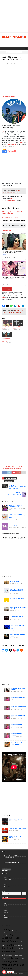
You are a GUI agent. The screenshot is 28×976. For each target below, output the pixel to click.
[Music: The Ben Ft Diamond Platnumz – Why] (5, 526)
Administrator (7, 877)
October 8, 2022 (6, 63)
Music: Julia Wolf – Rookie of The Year (17, 635)
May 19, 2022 (13, 610)
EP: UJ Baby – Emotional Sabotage (16, 617)
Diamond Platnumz (11, 478)
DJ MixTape (6, 913)
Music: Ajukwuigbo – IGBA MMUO (18, 716)
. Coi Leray (22, 958)
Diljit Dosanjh (9, 481)
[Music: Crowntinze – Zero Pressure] (7, 690)
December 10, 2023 (14, 830)
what (21, 142)
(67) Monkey (8, 951)
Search (3, 891)
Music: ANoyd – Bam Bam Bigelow (15, 837)
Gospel (5, 910)
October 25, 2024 (16, 745)
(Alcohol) (6, 961)
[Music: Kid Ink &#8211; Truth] (18, 323)
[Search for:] (14, 52)
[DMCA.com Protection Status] (6, 869)
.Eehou (13, 941)
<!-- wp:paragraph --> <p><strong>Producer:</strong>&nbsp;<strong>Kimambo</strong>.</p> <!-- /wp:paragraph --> (13, 954)
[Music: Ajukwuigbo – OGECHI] (7, 735)
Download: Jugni (7, 230)
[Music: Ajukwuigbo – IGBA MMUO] (7, 717)
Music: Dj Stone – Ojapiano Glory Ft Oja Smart (18, 743)
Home (5, 901)
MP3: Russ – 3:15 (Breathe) (17, 598)
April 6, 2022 (12, 519)
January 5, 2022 (13, 527)
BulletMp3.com (11, 200)
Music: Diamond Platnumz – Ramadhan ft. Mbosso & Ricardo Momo (17, 516)
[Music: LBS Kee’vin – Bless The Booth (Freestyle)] (6, 581)
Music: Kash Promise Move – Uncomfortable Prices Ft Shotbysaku (17, 590)
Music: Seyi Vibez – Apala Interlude (17, 828)
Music (5, 903)
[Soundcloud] (21, 650)
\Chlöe (15, 945)
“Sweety (6, 929)
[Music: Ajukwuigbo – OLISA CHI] (7, 708)
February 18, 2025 (16, 691)
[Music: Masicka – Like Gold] (7, 323)
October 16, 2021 (13, 508)
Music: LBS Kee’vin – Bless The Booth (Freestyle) (18, 580)
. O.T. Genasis (12, 958)
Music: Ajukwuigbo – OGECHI (17, 734)
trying (9, 294)
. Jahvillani (21, 948)
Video (5, 908)
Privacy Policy (7, 886)
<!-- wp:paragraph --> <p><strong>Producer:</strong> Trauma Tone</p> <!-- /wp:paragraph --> (11, 933)
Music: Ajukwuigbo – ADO (18, 697)
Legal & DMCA (7, 879)
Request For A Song (8, 860)
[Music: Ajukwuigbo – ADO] (7, 699)
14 (21, 583)
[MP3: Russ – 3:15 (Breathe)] (6, 600)
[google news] (9, 151)
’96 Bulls (9, 944)
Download (7, 289)
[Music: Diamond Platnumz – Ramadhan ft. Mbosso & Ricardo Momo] (5, 517)
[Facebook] (3, 650)
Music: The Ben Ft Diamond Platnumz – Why (16, 524)
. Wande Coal (19, 945)
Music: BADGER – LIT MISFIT (16, 819)
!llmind (14, 948)
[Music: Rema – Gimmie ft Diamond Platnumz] (5, 508)
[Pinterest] (14, 650)
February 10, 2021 (14, 583)
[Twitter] (6, 650)
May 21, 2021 (13, 600)
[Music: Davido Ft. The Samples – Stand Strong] (6, 609)
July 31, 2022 (13, 619)
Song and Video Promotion (10, 855)
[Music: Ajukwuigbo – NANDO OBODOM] (7, 726)
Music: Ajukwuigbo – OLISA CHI (18, 707)
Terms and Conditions (9, 857)
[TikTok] (10, 650)
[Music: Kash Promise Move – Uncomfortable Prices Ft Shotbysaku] (6, 590)
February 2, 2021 (13, 820)
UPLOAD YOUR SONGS (8, 96)
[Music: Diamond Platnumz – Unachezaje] (7, 334)
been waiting (12, 144)
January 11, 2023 (14, 593)
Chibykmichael (15, 63)
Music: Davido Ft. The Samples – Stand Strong (18, 608)
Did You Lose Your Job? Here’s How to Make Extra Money (18, 627)
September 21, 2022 (16, 630)
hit (15, 296)
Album (5, 905)
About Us (6, 884)
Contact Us (6, 882)
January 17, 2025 (16, 699)
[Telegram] (17, 650)
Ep (4, 915)
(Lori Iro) (6, 948)
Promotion (6, 917)
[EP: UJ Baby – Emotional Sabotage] (6, 618)
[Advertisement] (14, 17)
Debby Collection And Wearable (11, 862)
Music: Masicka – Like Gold (6, 327)
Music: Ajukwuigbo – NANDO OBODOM (17, 725)
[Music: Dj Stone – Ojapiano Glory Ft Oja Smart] (7, 744)
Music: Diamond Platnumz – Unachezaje (6, 339)
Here (3, 131)
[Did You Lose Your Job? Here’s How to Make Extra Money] (7, 627)
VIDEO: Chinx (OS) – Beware (10, 217)
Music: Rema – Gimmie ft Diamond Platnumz (15, 505)
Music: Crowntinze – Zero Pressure (18, 688)
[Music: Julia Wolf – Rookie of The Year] (6, 636)
